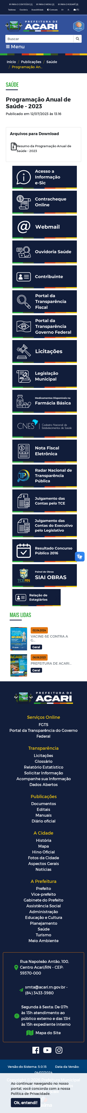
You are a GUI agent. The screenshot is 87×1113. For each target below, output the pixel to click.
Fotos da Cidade (43, 857)
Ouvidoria (24, 10)
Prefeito (43, 888)
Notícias (43, 869)
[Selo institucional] (77, 28)
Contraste (53, 10)
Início (11, 62)
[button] (77, 38)
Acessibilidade (37, 10)
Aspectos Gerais (43, 863)
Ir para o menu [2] (45, 4)
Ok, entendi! (25, 1102)
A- (69, 10)
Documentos (43, 803)
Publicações (31, 62)
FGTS (43, 724)
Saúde (51, 62)
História (43, 840)
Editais (43, 809)
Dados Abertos (43, 784)
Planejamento (43, 923)
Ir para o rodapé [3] (68, 4)
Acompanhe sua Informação (43, 778)
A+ (62, 10)
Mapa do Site (48, 1032)
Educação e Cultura (43, 917)
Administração (43, 911)
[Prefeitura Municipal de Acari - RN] (32, 26)
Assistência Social (43, 905)
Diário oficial (44, 821)
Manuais (44, 815)
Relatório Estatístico (43, 767)
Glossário (43, 761)
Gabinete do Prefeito (43, 900)
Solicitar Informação (43, 773)
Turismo (43, 934)
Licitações (43, 755)
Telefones (12, 10)
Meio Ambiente (43, 940)
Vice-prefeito (43, 894)
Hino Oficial (43, 852)
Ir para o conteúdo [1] (20, 4)
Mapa (43, 846)
